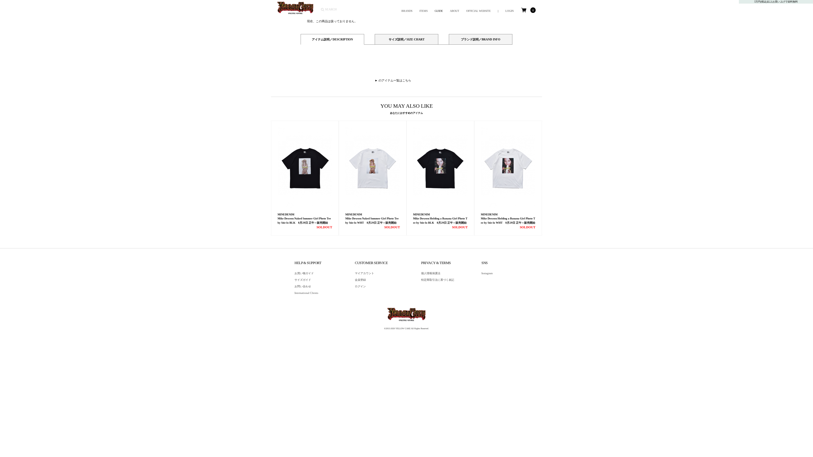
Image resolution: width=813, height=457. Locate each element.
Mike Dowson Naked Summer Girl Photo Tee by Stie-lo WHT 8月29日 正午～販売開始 (372, 220)
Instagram (487, 273)
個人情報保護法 (430, 273)
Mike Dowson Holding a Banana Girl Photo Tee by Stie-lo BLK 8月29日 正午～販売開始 (440, 220)
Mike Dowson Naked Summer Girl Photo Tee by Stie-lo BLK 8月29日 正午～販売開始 (304, 220)
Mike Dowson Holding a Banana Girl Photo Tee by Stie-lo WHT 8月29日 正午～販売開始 (508, 220)
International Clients (306, 293)
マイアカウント (364, 273)
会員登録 (360, 279)
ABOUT (454, 10)
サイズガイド (303, 279)
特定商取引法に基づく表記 (437, 279)
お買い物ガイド (304, 273)
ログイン (360, 286)
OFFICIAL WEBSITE (478, 10)
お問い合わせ (303, 286)
